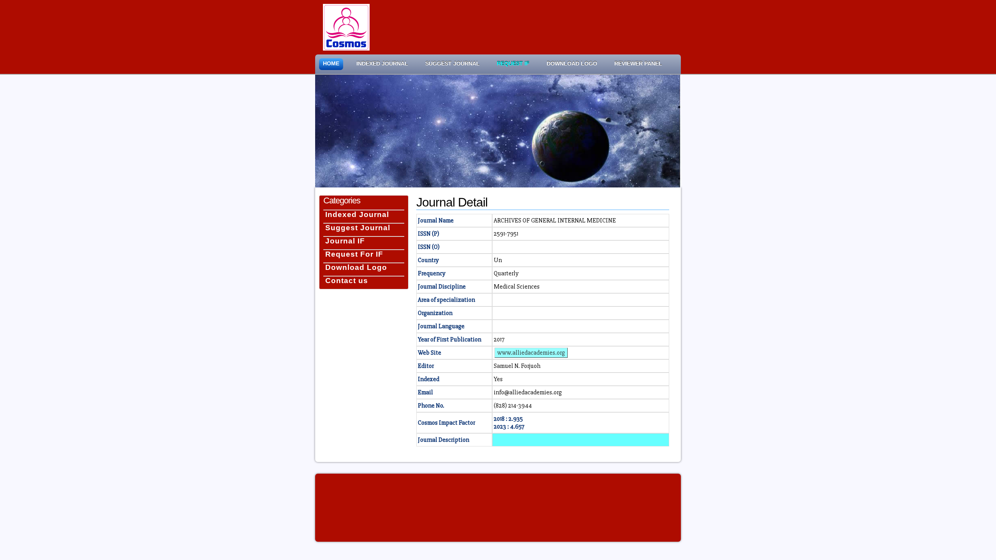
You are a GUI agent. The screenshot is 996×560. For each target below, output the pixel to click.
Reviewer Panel (638, 63)
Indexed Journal (382, 63)
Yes (498, 379)
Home (331, 63)
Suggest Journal (452, 63)
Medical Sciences (517, 286)
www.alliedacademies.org (531, 353)
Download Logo (572, 63)
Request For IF (354, 254)
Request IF (513, 63)
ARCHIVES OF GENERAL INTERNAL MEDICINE (555, 220)
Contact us (346, 280)
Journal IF (345, 241)
